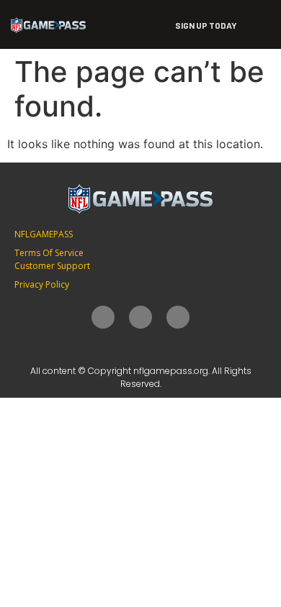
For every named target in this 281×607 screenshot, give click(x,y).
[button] (259, 24)
